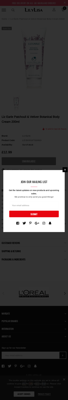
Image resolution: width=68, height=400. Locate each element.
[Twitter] (24, 223)
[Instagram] (43, 223)
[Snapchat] (50, 223)
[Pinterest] (30, 223)
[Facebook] (17, 223)
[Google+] (37, 223)
